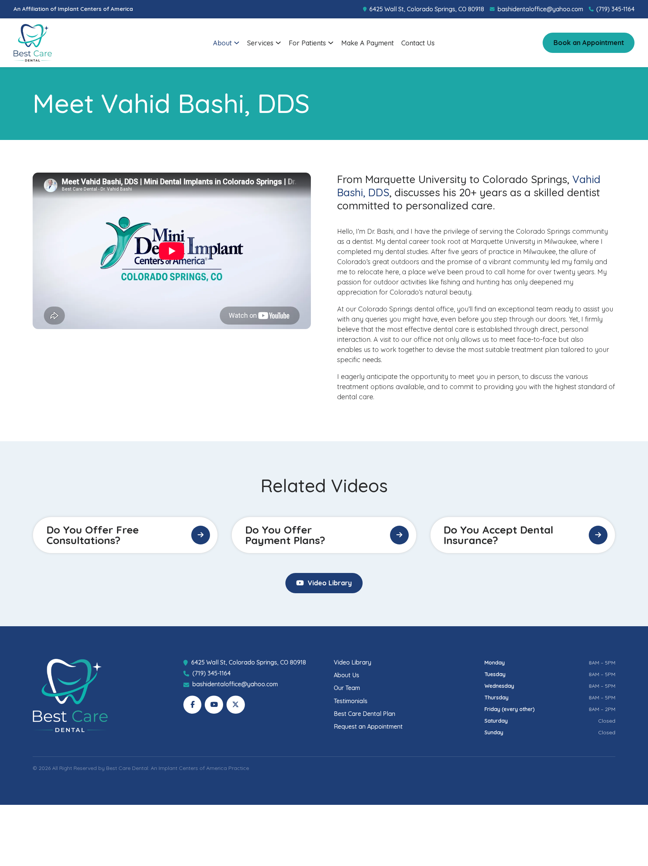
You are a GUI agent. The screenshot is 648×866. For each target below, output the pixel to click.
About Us (346, 675)
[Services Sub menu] (278, 43)
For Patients (307, 43)
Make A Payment (367, 43)
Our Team (347, 688)
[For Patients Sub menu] (331, 43)
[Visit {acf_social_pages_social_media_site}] (192, 705)
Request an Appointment (368, 726)
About (222, 43)
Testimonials (351, 701)
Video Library (330, 583)
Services (260, 43)
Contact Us (418, 43)
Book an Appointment (589, 42)
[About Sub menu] (237, 43)
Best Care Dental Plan (364, 713)
